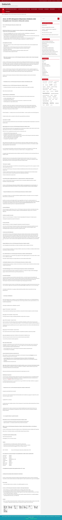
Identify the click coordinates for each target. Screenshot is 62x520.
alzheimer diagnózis (51, 81)
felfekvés (51, 88)
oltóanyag (55, 95)
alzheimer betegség (45, 81)
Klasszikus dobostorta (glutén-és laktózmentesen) (49, 54)
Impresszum (54, 0)
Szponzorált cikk (46, 100)
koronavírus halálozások (46, 95)
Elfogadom (27, 518)
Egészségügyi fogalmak (45, 64)
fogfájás (50, 89)
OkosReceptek (46, 39)
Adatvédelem (49, 0)
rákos (53, 99)
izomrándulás (51, 91)
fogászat (44, 91)
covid (50, 85)
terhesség (45, 103)
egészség (48, 86)
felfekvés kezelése (45, 89)
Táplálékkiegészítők (45, 72)
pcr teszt (50, 99)
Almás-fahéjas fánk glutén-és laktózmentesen (49, 53)
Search (58, 19)
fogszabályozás (54, 89)
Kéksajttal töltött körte (45, 45)
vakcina (52, 103)
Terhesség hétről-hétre (45, 75)
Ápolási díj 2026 (44, 25)
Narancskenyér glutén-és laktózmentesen (48, 50)
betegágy (55, 82)
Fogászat (43, 68)
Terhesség (7, 11)
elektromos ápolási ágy (46, 88)
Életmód (43, 67)
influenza (48, 91)
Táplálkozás (52, 9)
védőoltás (57, 103)
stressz (56, 99)
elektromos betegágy (54, 86)
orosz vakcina (49, 96)
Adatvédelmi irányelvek (33, 518)
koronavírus (46, 93)
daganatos (44, 86)
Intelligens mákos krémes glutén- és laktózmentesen (50, 51)
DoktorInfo (6, 4)
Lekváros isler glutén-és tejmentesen (47, 41)
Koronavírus (44, 69)
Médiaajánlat (58, 0)
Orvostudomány (44, 71)
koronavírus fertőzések (54, 93)
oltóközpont (44, 96)
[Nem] (60, 517)
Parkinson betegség (45, 99)
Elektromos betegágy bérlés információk (48, 27)
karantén (56, 91)
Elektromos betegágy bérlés (43, 0)
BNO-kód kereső (34, 9)
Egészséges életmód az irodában (47, 32)
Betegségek (46, 9)
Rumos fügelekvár (44, 46)
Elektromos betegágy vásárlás (24, 9)
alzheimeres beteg (57, 81)
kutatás (52, 95)
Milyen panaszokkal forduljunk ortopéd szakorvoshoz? (50, 34)
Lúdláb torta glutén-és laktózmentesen (48, 47)
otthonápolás (54, 96)
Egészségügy (44, 63)
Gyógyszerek (40, 9)
